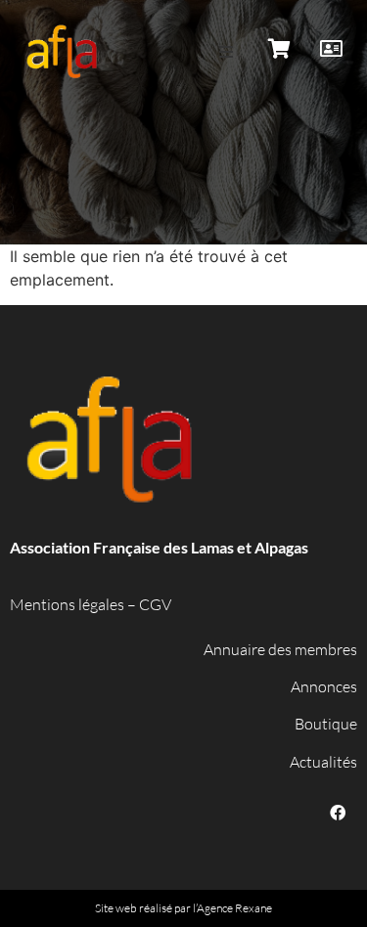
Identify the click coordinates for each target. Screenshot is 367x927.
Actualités (323, 762)
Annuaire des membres (280, 649)
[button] (226, 51)
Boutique (326, 723)
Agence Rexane (234, 908)
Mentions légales (67, 604)
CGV (155, 604)
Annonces (324, 686)
